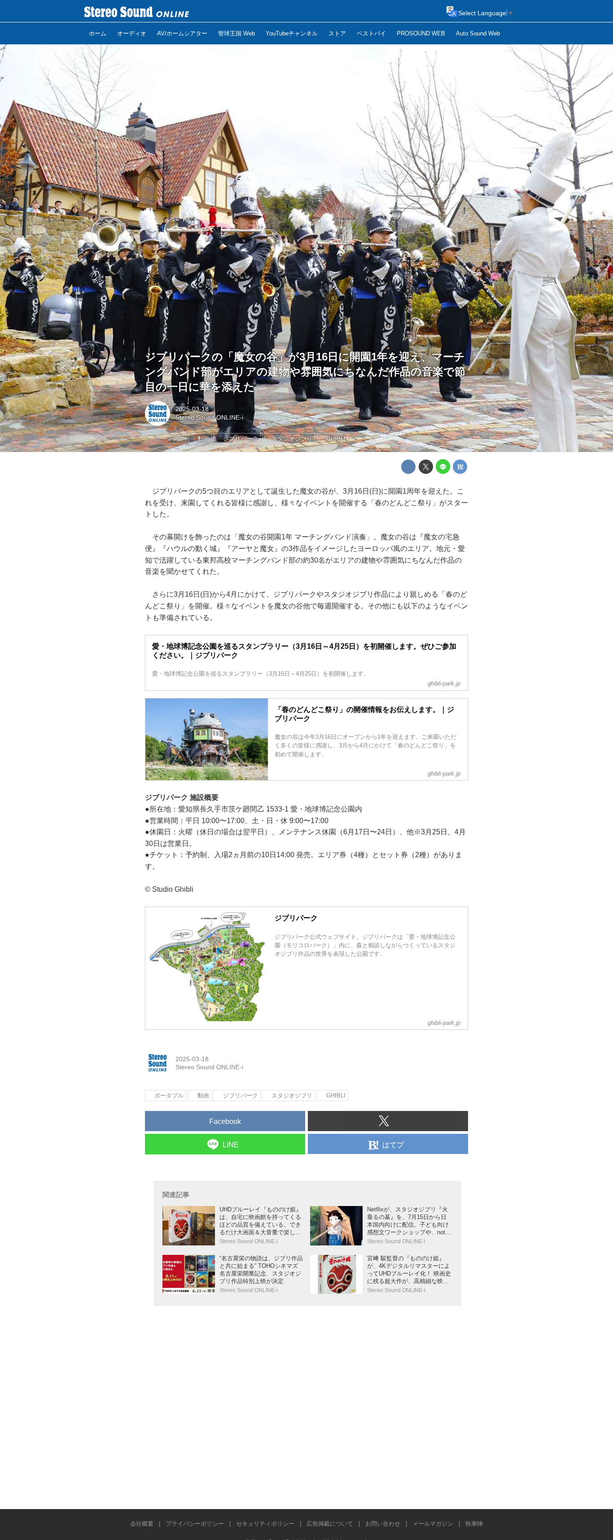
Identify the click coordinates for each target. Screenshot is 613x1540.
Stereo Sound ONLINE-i (209, 417)
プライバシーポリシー (195, 1523)
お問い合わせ (382, 1523)
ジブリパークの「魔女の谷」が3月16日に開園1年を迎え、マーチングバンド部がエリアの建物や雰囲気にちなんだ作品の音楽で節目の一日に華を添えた (305, 372)
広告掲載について (329, 1523)
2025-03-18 (192, 408)
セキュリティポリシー (265, 1523)
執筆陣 (474, 1523)
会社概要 (141, 1523)
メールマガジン (432, 1523)
